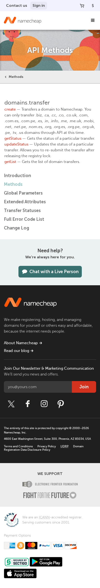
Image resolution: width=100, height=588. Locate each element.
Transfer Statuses (22, 210)
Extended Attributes (25, 201)
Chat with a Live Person (54, 271)
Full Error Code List (24, 219)
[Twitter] (11, 404)
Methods (16, 77)
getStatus (12, 138)
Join (84, 387)
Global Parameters (23, 193)
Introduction (17, 175)
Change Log (16, 228)
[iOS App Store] (20, 573)
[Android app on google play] (46, 562)
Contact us (16, 5)
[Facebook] (27, 404)
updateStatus (16, 144)
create (10, 109)
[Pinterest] (60, 404)
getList (10, 162)
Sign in (39, 5)
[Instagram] (44, 404)
